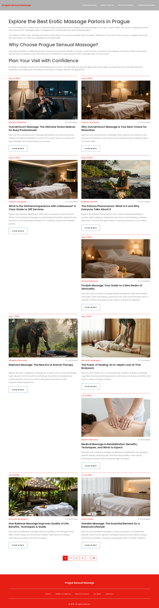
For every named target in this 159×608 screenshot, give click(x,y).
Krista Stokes (87, 519)
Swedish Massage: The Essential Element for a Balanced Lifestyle (110, 525)
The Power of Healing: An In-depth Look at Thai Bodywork (111, 366)
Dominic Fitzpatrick (17, 122)
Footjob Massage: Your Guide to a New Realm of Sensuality (111, 287)
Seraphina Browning (18, 360)
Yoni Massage (89, 5)
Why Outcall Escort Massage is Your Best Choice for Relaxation (114, 128)
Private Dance (125, 5)
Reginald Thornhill (89, 201)
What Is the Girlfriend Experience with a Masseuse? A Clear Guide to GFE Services (42, 207)
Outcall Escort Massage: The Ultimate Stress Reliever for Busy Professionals (42, 128)
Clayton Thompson (90, 122)
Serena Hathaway (89, 281)
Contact (109, 594)
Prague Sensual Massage (16, 5)
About (48, 594)
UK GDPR (97, 594)
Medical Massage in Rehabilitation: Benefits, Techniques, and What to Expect (109, 446)
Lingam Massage (146, 5)
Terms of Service (63, 594)
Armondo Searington (91, 360)
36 (94, 558)
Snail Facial (107, 5)
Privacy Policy (82, 594)
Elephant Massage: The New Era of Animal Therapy (41, 364)
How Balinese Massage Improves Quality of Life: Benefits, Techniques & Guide (39, 525)
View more (18, 148)
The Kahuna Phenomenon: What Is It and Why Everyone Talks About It (110, 207)
